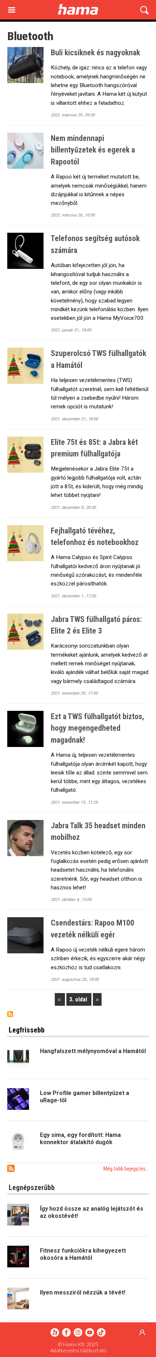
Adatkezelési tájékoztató (78, 1350)
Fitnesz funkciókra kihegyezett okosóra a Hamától (83, 1254)
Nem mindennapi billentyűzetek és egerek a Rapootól (93, 150)
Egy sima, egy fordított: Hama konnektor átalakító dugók (80, 1138)
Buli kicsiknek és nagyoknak (95, 52)
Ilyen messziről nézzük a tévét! (82, 1292)
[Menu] (11, 10)
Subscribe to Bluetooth (10, 1014)
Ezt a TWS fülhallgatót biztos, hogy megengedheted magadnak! (97, 728)
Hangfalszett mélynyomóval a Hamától (93, 1051)
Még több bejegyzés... (126, 1168)
